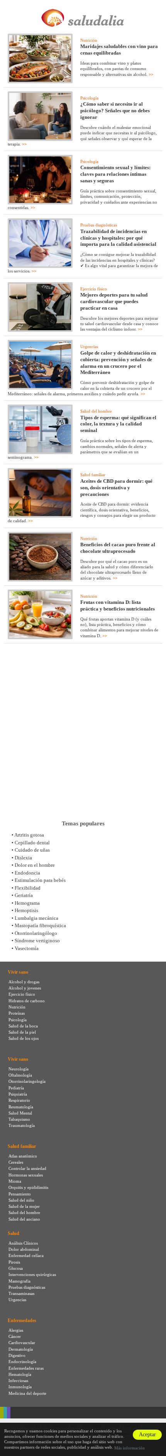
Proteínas (16, 1013)
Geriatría (24, 895)
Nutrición (88, 40)
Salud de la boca (23, 1026)
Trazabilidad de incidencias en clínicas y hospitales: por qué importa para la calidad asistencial (118, 237)
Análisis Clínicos (23, 1243)
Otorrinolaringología (27, 1081)
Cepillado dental (32, 842)
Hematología (19, 1374)
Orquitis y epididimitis (28, 1187)
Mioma (14, 1181)
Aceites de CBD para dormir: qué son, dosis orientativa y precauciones (116, 487)
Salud (13, 1233)
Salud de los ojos (23, 1038)
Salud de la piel (22, 1032)
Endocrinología (22, 1361)
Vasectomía (27, 948)
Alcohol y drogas (23, 981)
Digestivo (16, 1355)
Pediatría (16, 1088)
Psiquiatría (17, 1094)
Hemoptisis (26, 910)
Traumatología (21, 1125)
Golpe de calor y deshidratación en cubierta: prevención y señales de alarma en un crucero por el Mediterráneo (118, 363)
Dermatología (20, 1349)
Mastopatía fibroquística (40, 925)
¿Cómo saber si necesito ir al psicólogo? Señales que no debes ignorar (115, 110)
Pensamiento (19, 1194)
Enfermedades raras (26, 1368)
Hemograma (27, 903)
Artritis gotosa (29, 835)
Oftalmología (20, 1075)
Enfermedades (22, 1320)
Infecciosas (18, 1380)
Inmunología (20, 1386)
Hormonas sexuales (25, 1175)
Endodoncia (27, 873)
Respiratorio (19, 1100)
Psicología (89, 98)
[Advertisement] (83, 731)
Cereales (15, 1162)
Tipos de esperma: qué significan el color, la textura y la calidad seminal (118, 424)
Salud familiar (92, 474)
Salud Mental (20, 1113)
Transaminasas (21, 1293)
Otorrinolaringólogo (36, 933)
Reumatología (20, 1106)
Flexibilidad (28, 888)
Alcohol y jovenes (24, 988)
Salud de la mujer (24, 1206)
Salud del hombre (96, 411)
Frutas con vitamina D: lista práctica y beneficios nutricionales (117, 605)
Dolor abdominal (23, 1249)
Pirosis (14, 1262)
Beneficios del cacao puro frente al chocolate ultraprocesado (117, 548)
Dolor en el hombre (35, 865)
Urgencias (89, 346)
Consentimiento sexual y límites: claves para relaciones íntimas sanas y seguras (115, 174)
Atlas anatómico (22, 1156)
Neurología (18, 1069)
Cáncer (14, 1336)
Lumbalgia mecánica (36, 918)
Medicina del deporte (27, 1393)
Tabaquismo (19, 1119)
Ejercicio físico (93, 288)
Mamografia (19, 1281)
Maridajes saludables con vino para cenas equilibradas (119, 49)
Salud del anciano (24, 1219)
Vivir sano (18, 972)
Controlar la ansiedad (27, 1168)
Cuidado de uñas (32, 850)
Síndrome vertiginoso (37, 940)
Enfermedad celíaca (26, 1255)
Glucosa (15, 1268)
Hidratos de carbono (26, 1000)
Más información (129, 1448)
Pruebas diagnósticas (98, 225)
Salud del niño (21, 1200)
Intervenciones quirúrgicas (32, 1274)
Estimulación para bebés (40, 880)
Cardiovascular (21, 1342)
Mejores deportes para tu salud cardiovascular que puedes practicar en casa (113, 301)
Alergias (15, 1330)
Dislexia (23, 858)
